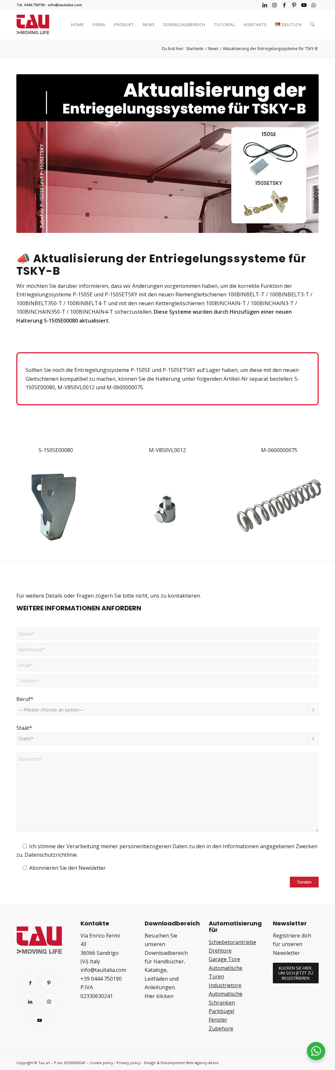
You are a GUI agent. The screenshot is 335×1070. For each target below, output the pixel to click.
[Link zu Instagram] (274, 5)
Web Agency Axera (202, 1062)
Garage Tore (224, 959)
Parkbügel (221, 1011)
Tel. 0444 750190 (30, 4)
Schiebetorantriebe (232, 942)
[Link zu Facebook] (284, 5)
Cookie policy (101, 1062)
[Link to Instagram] (49, 1001)
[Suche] (312, 24)
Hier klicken (159, 996)
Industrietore (225, 985)
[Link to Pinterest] (49, 982)
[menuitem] (77, 24)
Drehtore (220, 950)
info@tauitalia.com (65, 4)
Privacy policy (128, 1062)
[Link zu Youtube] (304, 5)
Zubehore (221, 1028)
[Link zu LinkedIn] (264, 5)
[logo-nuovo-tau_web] (32, 24)
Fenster (218, 1019)
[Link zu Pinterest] (294, 5)
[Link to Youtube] (40, 1020)
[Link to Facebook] (30, 982)
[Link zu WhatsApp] (314, 5)
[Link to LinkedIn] (30, 1001)
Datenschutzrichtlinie (51, 854)
